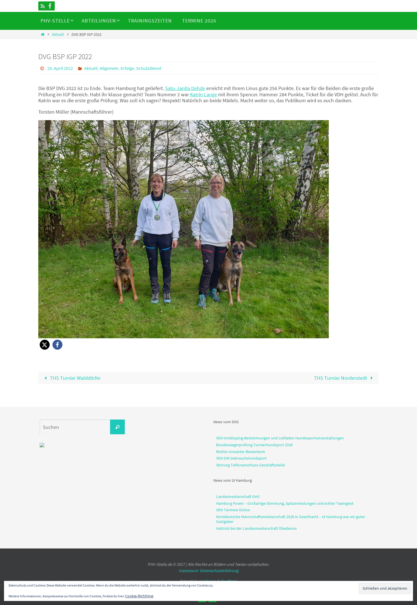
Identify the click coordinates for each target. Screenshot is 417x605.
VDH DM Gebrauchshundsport (241, 458)
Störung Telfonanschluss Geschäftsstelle (250, 465)
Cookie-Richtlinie (139, 595)
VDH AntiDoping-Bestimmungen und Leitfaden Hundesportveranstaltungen (280, 438)
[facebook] (50, 6)
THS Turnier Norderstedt (341, 378)
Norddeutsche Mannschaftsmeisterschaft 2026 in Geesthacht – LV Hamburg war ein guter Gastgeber (290, 519)
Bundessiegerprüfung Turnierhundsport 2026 (254, 444)
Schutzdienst (148, 68)
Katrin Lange (203, 94)
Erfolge (127, 68)
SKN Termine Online (233, 509)
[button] (45, 345)
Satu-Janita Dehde (185, 88)
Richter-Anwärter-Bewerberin (240, 451)
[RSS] (42, 6)
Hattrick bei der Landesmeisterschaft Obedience (256, 528)
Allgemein (109, 68)
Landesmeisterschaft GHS (237, 496)
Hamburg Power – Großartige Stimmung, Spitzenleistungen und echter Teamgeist (284, 503)
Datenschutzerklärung (219, 570)
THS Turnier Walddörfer (75, 378)
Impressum (188, 570)
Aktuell (58, 34)
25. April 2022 (60, 68)
